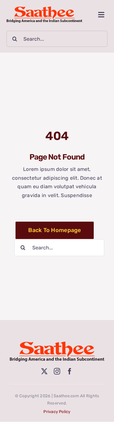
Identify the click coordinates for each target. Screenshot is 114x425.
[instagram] (57, 371)
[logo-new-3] (44, 9)
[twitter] (44, 371)
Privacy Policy (56, 411)
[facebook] (69, 371)
